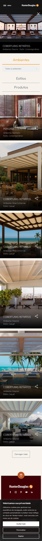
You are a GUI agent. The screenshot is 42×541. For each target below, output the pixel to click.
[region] (21, 520)
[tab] (21, 60)
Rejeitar (21, 536)
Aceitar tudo (21, 524)
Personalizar (21, 530)
